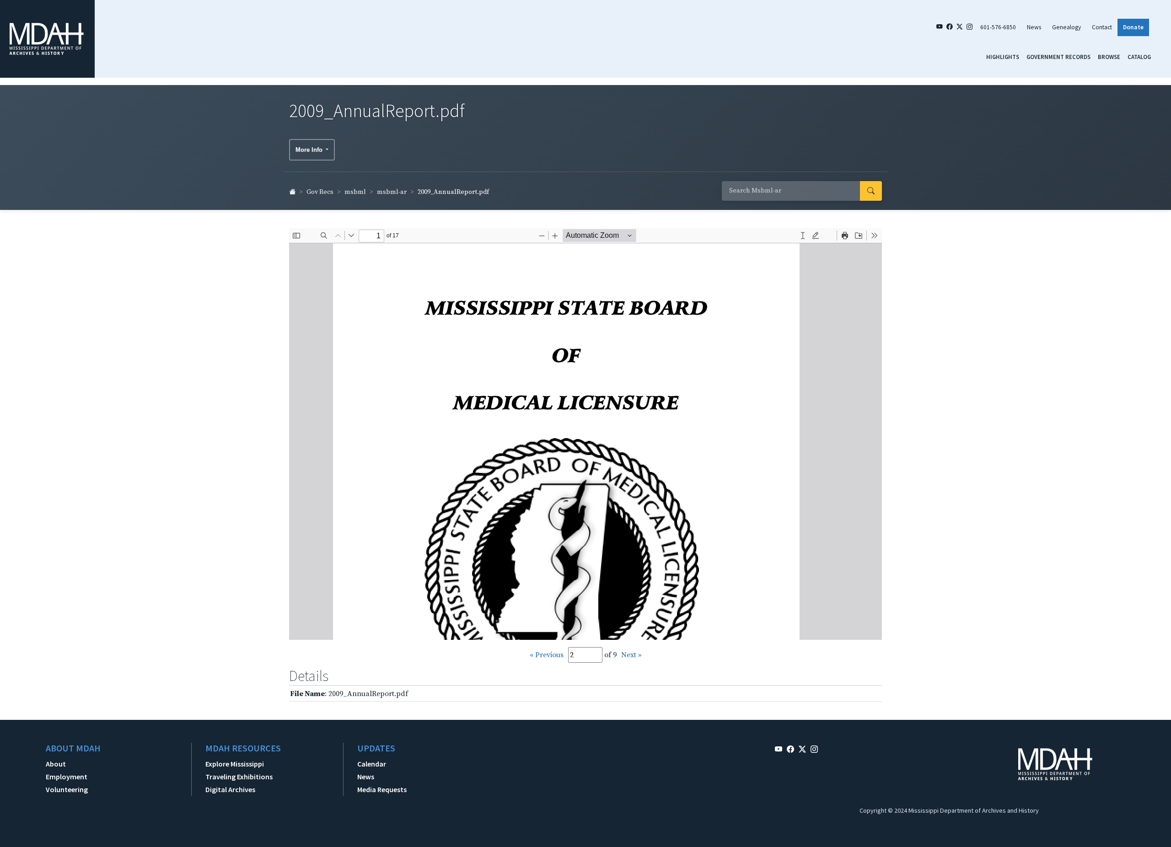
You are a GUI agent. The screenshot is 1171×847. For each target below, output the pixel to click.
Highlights (1002, 56)
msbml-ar (392, 192)
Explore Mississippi (234, 763)
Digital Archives (230, 789)
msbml (355, 192)
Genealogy (1066, 27)
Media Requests (382, 789)
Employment (66, 776)
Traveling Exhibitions (239, 776)
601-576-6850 (998, 27)
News (1034, 27)
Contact (1102, 27)
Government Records (1058, 56)
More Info (309, 149)
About (56, 763)
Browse (1109, 56)
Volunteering (67, 789)
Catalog (1139, 56)
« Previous (547, 654)
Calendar (371, 763)
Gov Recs (319, 192)
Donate (1133, 27)
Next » (631, 654)
